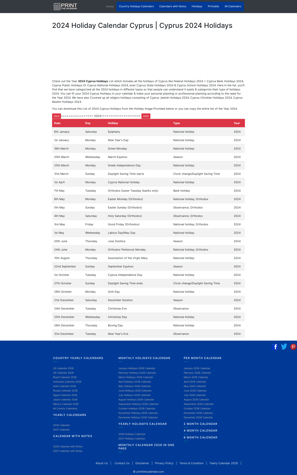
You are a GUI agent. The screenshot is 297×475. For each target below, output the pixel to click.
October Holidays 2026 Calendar (136, 408)
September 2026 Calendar (199, 403)
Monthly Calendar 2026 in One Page (146, 446)
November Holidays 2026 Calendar (138, 412)
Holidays (197, 6)
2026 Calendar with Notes (67, 446)
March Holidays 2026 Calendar (135, 377)
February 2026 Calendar (197, 372)
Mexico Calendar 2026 (66, 403)
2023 (56, 116)
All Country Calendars (65, 408)
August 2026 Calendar (196, 399)
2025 (146, 116)
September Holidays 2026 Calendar (138, 403)
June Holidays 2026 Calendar (135, 390)
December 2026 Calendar (198, 417)
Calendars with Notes (172, 6)
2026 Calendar (61, 425)
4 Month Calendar (200, 430)
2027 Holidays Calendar (131, 438)
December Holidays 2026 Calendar (138, 417)
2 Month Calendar (200, 424)
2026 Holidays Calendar (131, 434)
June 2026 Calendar (195, 390)
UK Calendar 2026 (63, 372)
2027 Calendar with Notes (67, 450)
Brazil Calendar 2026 (65, 377)
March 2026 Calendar (196, 377)
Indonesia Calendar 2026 (67, 381)
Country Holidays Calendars (136, 6)
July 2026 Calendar (195, 395)
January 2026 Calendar (197, 368)
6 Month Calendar (200, 437)
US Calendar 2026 (63, 368)
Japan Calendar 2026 (65, 399)
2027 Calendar (61, 429)
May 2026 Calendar (195, 386)
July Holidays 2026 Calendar (134, 395)
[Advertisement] (20, 111)
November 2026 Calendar (198, 412)
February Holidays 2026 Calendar (137, 372)
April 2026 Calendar (195, 381)
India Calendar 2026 (64, 386)
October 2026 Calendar (197, 408)
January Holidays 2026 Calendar (136, 368)
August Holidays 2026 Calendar (136, 399)
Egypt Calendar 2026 (65, 395)
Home (111, 6)
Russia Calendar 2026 (65, 390)
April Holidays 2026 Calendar (134, 381)
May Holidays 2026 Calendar (134, 386)
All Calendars (233, 6)
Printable (213, 6)
